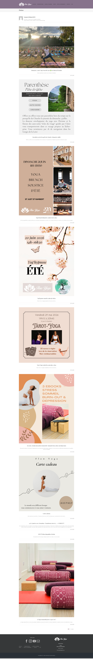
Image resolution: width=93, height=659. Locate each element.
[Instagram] (30, 641)
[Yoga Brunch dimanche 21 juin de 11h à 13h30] (46, 180)
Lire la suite (72, 75)
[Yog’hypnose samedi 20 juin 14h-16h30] (46, 261)
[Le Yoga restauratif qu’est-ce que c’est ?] (46, 580)
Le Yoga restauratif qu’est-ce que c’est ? (46, 619)
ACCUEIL (20, 646)
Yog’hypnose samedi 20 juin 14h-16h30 (46, 298)
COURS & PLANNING (35, 646)
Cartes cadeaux (46, 513)
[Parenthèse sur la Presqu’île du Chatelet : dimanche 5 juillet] (46, 107)
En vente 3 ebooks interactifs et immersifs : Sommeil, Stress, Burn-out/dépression (46, 445)
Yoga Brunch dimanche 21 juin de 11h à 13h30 (46, 217)
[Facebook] (26, 641)
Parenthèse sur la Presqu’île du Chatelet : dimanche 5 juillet (47, 137)
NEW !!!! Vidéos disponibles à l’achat (46, 534)
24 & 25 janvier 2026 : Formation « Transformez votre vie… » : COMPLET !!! (46, 523)
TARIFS (20, 647)
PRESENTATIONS (27, 646)
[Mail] (38, 641)
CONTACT (35, 647)
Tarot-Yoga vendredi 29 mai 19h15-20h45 (46, 365)
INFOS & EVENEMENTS (27, 647)
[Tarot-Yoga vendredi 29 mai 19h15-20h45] (46, 335)
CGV (40, 647)
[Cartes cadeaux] (46, 483)
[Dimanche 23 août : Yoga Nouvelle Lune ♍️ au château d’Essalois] (46, 47)
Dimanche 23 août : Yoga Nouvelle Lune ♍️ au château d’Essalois (46, 70)
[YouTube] (34, 641)
